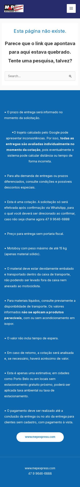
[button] (40, 437)
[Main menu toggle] (71, 8)
